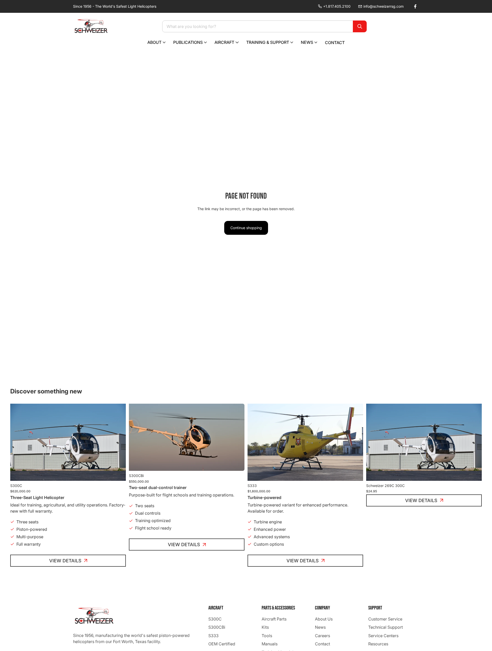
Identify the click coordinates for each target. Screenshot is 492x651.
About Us (324, 619)
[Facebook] (415, 6)
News (320, 627)
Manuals (270, 643)
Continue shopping (246, 228)
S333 (213, 635)
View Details (65, 560)
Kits (265, 627)
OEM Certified (221, 643)
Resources (378, 643)
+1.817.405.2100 (337, 6)
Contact (322, 643)
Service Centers (383, 635)
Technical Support (385, 627)
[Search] (360, 26)
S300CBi (216, 627)
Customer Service (385, 619)
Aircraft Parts (274, 619)
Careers (322, 635)
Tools (267, 635)
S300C (215, 619)
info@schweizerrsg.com (383, 6)
